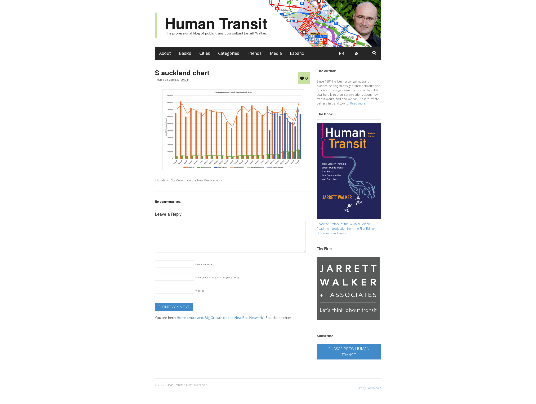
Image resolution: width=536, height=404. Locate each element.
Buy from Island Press (331, 233)
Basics (185, 53)
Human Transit (216, 23)
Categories (228, 53)
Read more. (358, 103)
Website (199, 290)
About (165, 53)
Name (204, 264)
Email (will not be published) (217, 277)
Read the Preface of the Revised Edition (343, 224)
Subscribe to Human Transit (349, 351)
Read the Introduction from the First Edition (346, 229)
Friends (254, 53)
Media (276, 53)
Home (181, 317)
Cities (204, 53)
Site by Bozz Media (369, 388)
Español (297, 53)
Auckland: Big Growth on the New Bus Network (189, 180)
